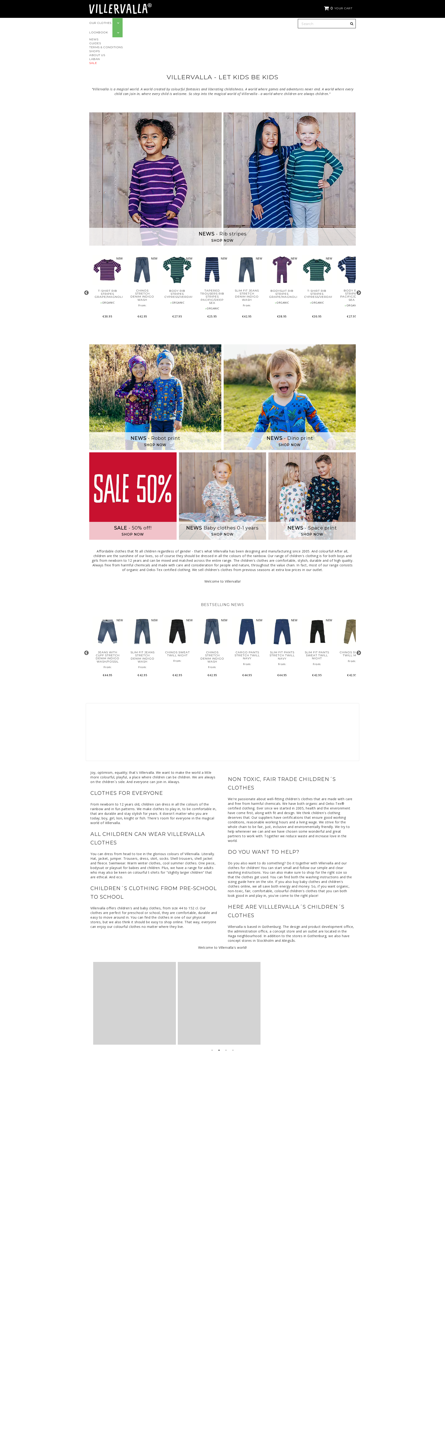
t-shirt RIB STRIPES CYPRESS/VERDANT (317, 293)
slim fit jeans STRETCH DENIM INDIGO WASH (247, 295)
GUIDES (95, 43)
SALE (93, 63)
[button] (339, 8)
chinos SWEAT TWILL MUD (352, 654)
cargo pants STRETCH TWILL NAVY (247, 655)
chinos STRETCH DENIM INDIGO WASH (142, 295)
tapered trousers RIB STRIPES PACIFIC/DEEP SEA (212, 296)
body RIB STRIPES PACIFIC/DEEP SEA (351, 295)
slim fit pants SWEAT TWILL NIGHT (317, 655)
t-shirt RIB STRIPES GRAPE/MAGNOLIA (107, 293)
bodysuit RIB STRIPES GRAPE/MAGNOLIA (282, 293)
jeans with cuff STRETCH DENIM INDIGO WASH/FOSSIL (108, 657)
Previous (86, 293)
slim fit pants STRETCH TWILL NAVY (282, 655)
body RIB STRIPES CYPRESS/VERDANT (177, 293)
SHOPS (94, 51)
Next (359, 293)
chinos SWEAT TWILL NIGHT (177, 654)
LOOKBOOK (98, 32)
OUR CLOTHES (100, 23)
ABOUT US (97, 55)
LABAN (94, 59)
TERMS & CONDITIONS (106, 47)
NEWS (93, 39)
